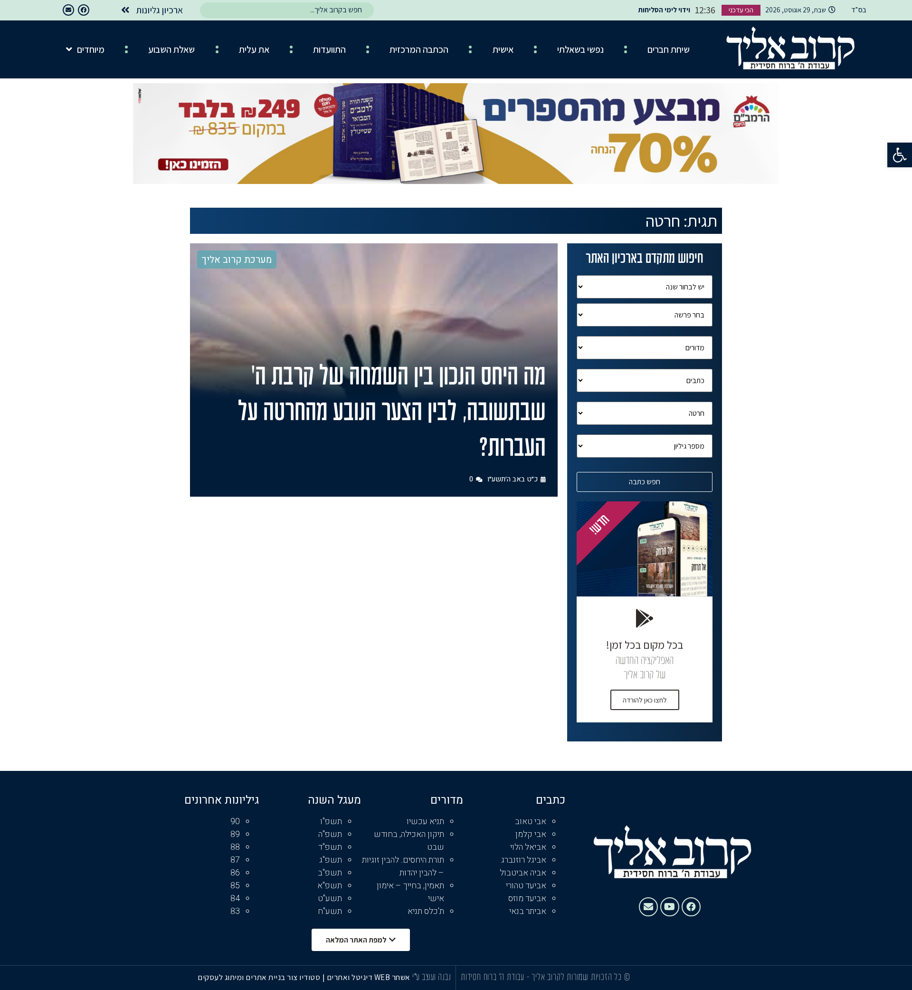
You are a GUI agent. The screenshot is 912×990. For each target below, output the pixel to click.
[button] (899, 155)
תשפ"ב (330, 872)
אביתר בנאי (527, 911)
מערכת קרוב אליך (237, 260)
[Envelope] (68, 10)
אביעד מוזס (527, 898)
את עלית (254, 49)
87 (235, 860)
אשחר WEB (392, 977)
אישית (503, 49)
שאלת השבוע (171, 49)
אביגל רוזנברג (523, 860)
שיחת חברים (668, 49)
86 (235, 872)
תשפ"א (329, 885)
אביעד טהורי (526, 885)
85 (235, 885)
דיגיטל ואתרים (350, 977)
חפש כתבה (644, 482)
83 (235, 911)
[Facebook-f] (83, 10)
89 (235, 834)
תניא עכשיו (425, 821)
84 (235, 898)
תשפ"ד (330, 847)
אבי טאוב (530, 821)
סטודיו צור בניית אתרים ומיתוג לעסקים (259, 977)
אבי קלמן (530, 834)
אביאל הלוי (528, 847)
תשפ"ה (330, 834)
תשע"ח (330, 911)
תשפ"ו (331, 821)
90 (235, 821)
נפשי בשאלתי (580, 49)
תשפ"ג (330, 860)
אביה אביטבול (523, 872)
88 (235, 847)
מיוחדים (90, 49)
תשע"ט (330, 898)
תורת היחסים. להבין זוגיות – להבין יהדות (403, 866)
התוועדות (329, 49)
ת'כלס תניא (426, 911)
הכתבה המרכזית (419, 49)
